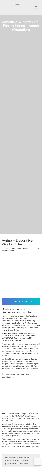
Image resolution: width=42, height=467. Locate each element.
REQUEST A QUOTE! (22, 301)
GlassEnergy (6, 333)
